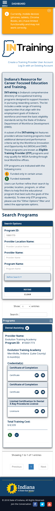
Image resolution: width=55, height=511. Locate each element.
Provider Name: (13, 252)
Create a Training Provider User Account (30, 62)
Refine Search (13, 277)
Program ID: (11, 230)
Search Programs (20, 215)
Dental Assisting (15, 327)
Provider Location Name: (19, 241)
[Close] (49, 10)
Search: (14, 314)
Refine (27, 289)
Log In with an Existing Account (35, 65)
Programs (9, 320)
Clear (27, 294)
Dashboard (18, 3)
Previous (17, 466)
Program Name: (14, 263)
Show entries (26, 306)
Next (43, 466)
